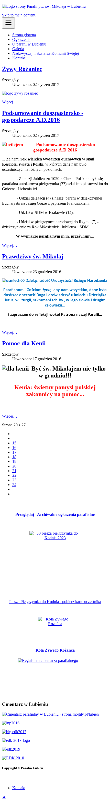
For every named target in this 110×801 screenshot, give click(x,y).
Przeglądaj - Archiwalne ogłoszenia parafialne (55, 514)
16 (14, 447)
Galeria (18, 49)
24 (14, 484)
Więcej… (9, 102)
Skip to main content (18, 15)
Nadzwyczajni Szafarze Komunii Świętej (45, 53)
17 (14, 452)
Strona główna (24, 35)
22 (14, 475)
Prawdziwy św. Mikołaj (32, 256)
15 (14, 443)
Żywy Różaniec (22, 69)
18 (14, 457)
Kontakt (18, 58)
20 (14, 466)
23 (14, 480)
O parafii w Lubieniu (29, 44)
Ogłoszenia (21, 39)
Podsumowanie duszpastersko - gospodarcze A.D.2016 (42, 116)
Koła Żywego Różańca (55, 650)
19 (14, 461)
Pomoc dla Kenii (24, 343)
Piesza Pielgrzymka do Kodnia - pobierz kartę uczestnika (55, 601)
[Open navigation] (8, 23)
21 (14, 471)
